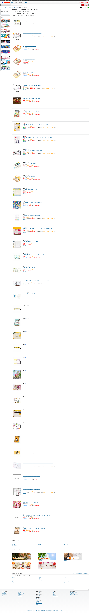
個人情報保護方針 (43, 610)
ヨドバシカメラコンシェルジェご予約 (74, 594)
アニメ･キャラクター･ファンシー (16, 544)
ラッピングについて (72, 593)
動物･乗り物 (39, 544)
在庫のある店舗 (24, 89)
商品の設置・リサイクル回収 (39, 603)
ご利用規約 (38, 610)
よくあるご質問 (60, 610)
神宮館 (13, 582)
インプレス (39, 578)
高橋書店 (13, 577)
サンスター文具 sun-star (41, 580)
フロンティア (39, 582)
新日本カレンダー (14, 579)
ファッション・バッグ (20, 594)
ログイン (12, 2)
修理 (53, 592)
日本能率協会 (14, 580)
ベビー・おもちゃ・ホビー (5, 592)
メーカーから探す (38, 592)
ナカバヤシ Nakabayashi (67, 579)
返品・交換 (54, 594)
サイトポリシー (35, 610)
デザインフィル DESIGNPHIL (41, 583)
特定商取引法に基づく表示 (49, 610)
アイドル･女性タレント (15, 545)
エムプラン (65, 577)
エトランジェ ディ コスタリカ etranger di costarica (18, 583)
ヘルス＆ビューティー (4, 594)
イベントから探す (38, 595)
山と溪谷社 (39, 577)
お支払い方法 (37, 602)
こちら (26, 2)
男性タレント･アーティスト (67, 544)
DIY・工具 (19, 592)
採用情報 (54, 610)
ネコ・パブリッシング (66, 583)
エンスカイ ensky (66, 578)
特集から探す (37, 598)
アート (39, 545)
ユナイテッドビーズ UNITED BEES (68, 581)
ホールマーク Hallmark (66, 580)
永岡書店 (13, 581)
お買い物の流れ (37, 601)
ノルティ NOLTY (40, 581)
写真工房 (39, 579)
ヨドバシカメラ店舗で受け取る (73, 592)
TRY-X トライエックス (15, 578)
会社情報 (57, 610)
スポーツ (65, 545)
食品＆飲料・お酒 (4, 593)
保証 (53, 593)
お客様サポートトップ (29, 610)
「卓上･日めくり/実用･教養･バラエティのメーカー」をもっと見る (80, 573)
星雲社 (64, 582)
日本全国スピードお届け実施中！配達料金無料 (83, 2)
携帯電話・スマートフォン (21, 593)
